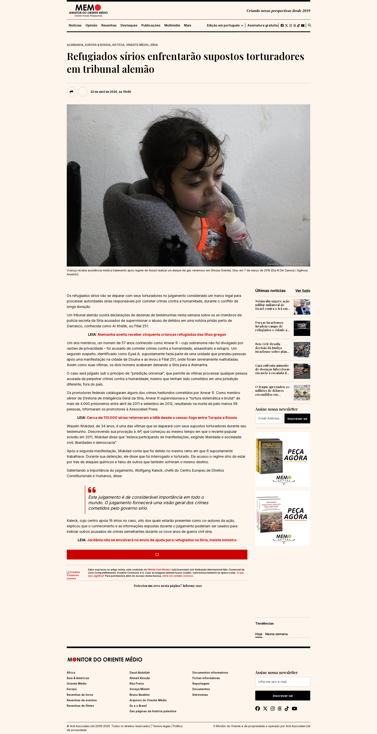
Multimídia (172, 25)
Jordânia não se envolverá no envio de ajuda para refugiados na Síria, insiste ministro (161, 540)
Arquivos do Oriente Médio (148, 700)
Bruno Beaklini (140, 694)
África (71, 672)
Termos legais (161, 726)
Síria (154, 44)
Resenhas (109, 25)
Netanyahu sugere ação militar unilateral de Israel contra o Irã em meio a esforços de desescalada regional (272, 305)
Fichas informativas (206, 678)
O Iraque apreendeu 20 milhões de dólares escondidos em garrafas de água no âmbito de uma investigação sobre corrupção (272, 390)
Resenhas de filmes (80, 705)
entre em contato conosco (177, 575)
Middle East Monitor (159, 569)
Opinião (91, 25)
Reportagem (200, 683)
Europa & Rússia (98, 44)
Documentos (201, 689)
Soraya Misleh (140, 689)
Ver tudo (302, 290)
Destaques (129, 25)
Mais (187, 25)
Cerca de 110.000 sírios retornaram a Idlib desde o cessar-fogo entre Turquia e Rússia (162, 418)
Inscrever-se (297, 419)
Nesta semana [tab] (276, 634)
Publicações (150, 25)
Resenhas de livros (80, 694)
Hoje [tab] (258, 634)
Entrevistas (200, 694)
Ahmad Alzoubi (140, 678)
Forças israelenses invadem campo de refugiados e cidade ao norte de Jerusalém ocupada (272, 326)
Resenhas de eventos (82, 700)
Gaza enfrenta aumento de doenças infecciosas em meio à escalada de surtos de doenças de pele (272, 369)
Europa (72, 689)
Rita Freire (137, 683)
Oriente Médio (137, 44)
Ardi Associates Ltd (298, 726)
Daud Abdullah (140, 672)
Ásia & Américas (78, 678)
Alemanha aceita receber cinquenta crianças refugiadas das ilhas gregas (162, 334)
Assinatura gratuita (262, 25)
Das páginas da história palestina (153, 711)
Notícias (75, 25)
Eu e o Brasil (138, 705)
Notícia (118, 44)
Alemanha (75, 44)
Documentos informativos (210, 672)
